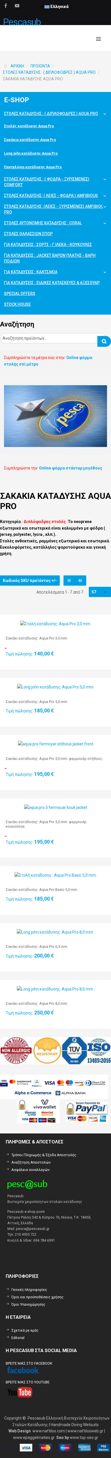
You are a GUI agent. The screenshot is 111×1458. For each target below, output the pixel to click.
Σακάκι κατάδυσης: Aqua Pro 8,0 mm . (37, 1003)
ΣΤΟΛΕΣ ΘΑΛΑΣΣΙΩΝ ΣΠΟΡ (28, 233)
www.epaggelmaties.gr (34, 1437)
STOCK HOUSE (17, 304)
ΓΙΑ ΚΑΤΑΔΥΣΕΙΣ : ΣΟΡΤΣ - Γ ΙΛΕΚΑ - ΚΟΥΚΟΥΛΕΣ (48, 244)
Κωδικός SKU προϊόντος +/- (30, 580)
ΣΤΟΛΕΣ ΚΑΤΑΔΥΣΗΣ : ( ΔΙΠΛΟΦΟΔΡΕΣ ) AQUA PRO (51, 113)
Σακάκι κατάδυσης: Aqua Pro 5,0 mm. (37, 702)
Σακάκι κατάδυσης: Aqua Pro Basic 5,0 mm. (42, 889)
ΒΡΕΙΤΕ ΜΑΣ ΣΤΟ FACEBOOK (29, 1363)
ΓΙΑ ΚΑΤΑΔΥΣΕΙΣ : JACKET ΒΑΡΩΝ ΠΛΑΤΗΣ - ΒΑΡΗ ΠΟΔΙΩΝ (50, 258)
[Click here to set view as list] (80, 580)
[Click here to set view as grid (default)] (69, 580)
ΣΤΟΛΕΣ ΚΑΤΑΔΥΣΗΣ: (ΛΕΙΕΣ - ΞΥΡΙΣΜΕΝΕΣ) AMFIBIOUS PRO (55, 209)
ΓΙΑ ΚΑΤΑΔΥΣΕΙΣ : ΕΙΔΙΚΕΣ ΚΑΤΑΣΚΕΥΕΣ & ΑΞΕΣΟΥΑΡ (52, 282)
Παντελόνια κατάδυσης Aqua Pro (33, 167)
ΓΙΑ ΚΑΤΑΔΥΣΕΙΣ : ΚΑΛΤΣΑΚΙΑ (30, 272)
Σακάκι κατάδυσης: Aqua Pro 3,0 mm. (37, 638)
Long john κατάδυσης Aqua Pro (31, 153)
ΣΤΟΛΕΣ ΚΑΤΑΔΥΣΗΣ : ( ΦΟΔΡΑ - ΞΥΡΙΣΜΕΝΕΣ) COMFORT (46, 182)
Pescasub (22, 22)
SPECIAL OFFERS (19, 293)
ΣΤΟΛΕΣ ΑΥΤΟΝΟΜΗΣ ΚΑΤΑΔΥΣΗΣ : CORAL (43, 223)
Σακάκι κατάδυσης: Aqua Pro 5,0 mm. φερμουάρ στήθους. (54, 758)
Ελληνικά (59, 6)
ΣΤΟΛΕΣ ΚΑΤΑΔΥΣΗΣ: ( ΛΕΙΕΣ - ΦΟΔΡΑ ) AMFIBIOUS (51, 195)
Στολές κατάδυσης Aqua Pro (29, 126)
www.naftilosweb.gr (85, 1431)
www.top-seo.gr (84, 1437)
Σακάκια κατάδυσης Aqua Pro (30, 140)
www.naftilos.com (48, 1431)
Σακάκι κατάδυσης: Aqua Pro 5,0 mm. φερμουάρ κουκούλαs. (46, 824)
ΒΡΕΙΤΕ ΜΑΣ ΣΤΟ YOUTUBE (28, 1382)
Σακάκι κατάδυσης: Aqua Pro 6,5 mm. (37, 946)
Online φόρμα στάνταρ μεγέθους (70, 468)
